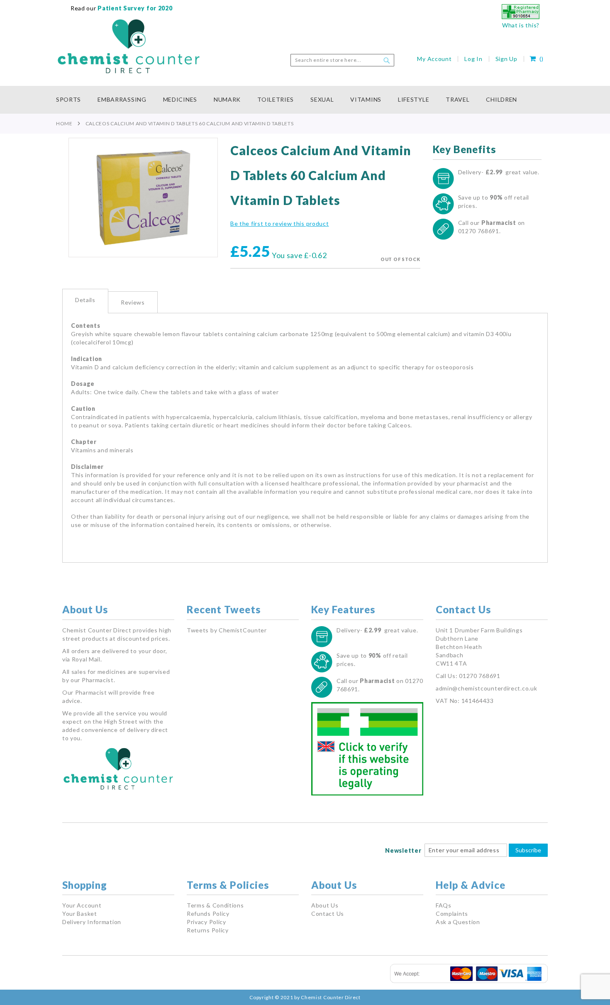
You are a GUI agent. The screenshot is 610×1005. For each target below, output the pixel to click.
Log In (473, 58)
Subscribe (528, 850)
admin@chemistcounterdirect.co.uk (486, 688)
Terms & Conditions (215, 905)
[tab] (85, 301)
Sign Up (506, 58)
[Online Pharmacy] (520, 16)
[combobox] (342, 60)
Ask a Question (458, 921)
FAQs (443, 905)
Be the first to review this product (279, 223)
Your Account (81, 905)
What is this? (520, 25)
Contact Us (327, 913)
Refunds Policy (208, 913)
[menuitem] (72, 100)
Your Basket (79, 913)
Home (64, 123)
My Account (434, 58)
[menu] (305, 100)
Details (85, 299)
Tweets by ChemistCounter (227, 630)
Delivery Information (91, 921)
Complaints (452, 913)
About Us (325, 905)
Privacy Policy (206, 921)
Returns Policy (208, 930)
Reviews (133, 302)
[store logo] (128, 46)
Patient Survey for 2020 (134, 8)
